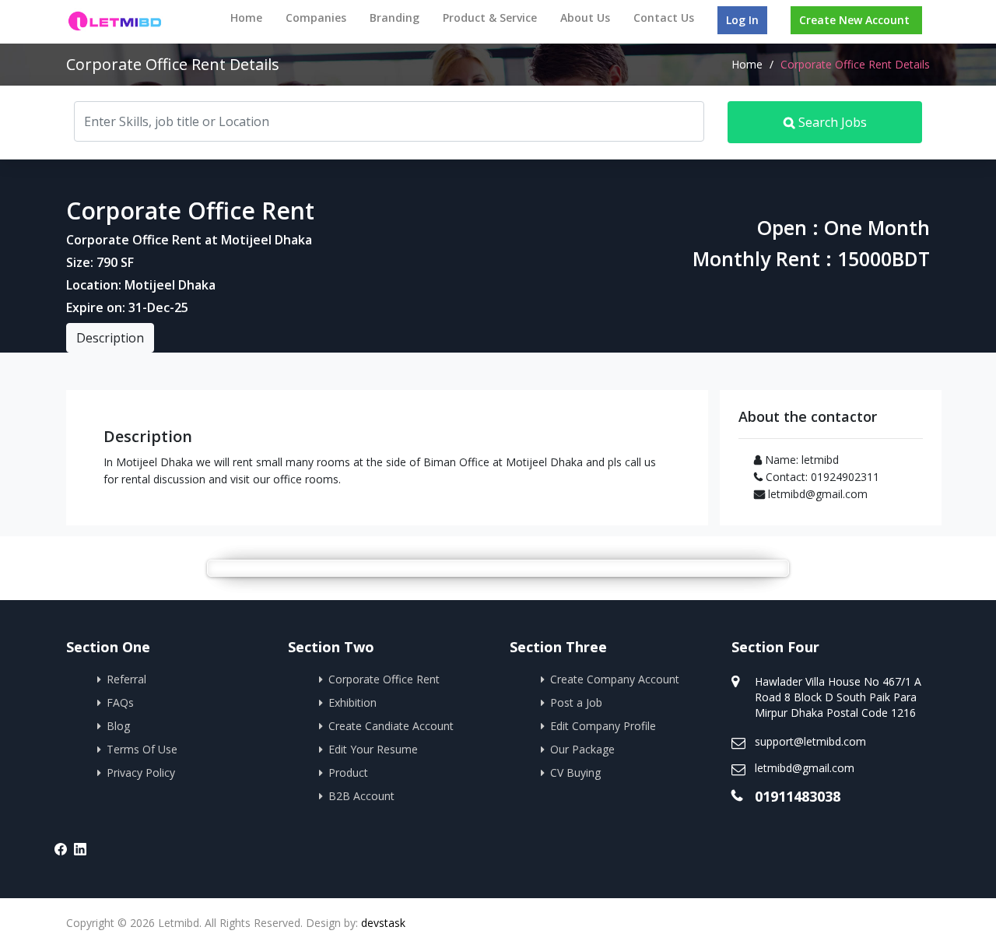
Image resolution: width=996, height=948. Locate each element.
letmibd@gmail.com (804, 767)
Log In (742, 19)
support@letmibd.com (810, 741)
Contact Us (663, 17)
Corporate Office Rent (384, 679)
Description (110, 337)
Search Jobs (831, 122)
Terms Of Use (142, 749)
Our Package (582, 749)
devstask (383, 922)
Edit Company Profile (603, 725)
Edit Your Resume (373, 749)
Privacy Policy (141, 772)
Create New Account (854, 19)
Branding (394, 17)
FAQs (120, 702)
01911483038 (797, 796)
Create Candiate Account (391, 725)
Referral (126, 679)
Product (348, 772)
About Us (585, 17)
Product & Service (490, 17)
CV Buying (575, 772)
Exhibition (352, 702)
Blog (118, 725)
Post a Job (576, 702)
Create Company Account (614, 679)
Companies (316, 17)
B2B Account (361, 795)
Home (246, 17)
